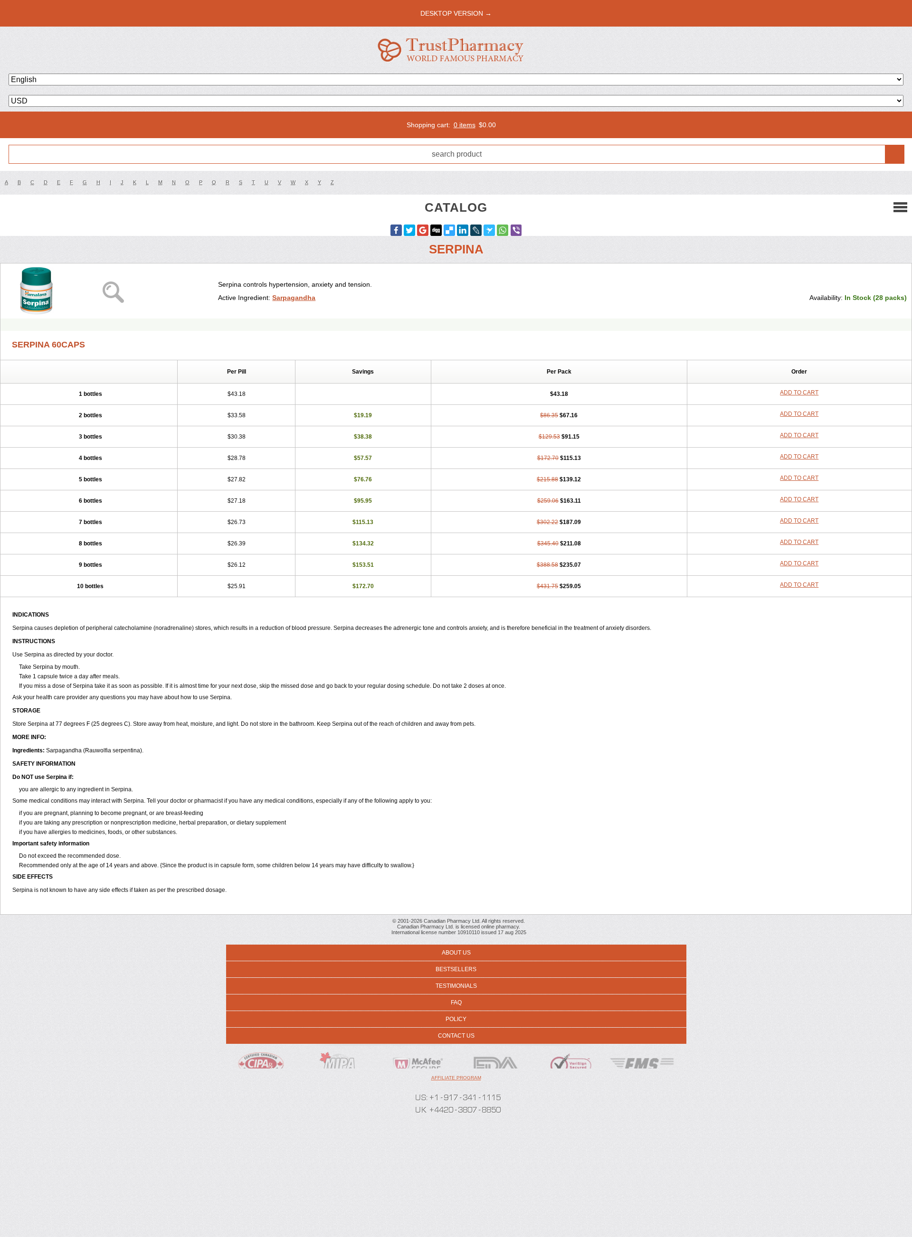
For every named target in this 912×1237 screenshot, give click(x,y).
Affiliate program (456, 1077)
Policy (456, 1019)
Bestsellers (456, 969)
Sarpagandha (293, 297)
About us (456, 952)
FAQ (456, 1002)
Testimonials (456, 986)
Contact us (456, 1035)
